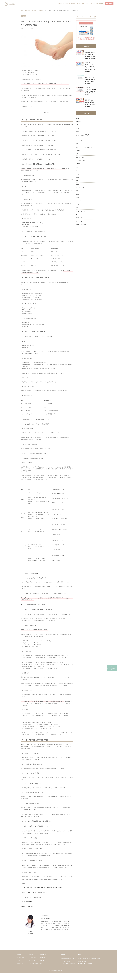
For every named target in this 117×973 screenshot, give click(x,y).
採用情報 (42, 960)
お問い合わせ (32, 960)
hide (48, 112)
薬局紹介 (19, 954)
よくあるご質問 (32, 957)
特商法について (20, 963)
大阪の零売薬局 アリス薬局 (55, 970)
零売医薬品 (41, 10)
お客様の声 (42, 957)
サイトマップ (43, 963)
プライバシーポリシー (34, 963)
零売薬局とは (43, 954)
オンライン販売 (20, 957)
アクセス (19, 960)
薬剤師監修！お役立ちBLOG (30, 10)
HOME (22, 10)
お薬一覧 (31, 954)
